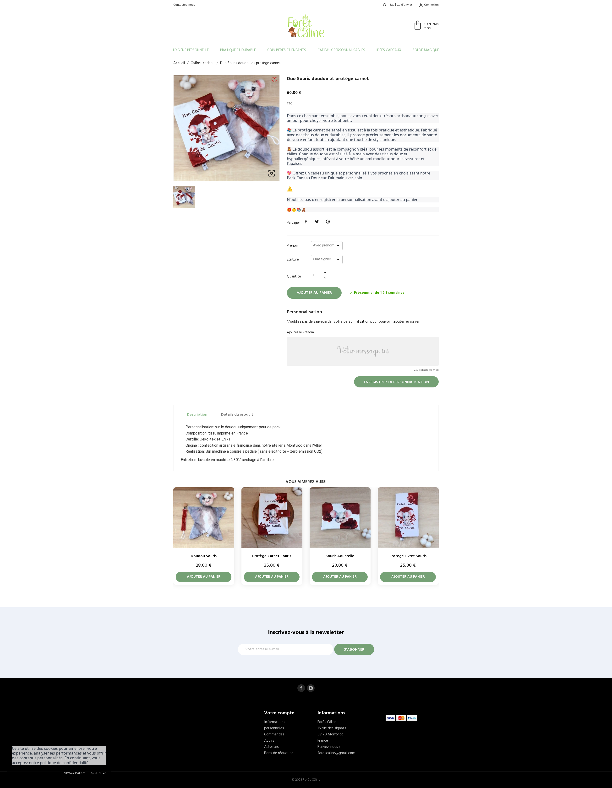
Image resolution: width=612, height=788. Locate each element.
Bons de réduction (279, 753)
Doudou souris (204, 556)
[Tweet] (317, 222)
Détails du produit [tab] (237, 415)
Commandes (274, 734)
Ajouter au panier (314, 293)
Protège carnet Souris (271, 556)
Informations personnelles (274, 725)
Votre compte (279, 713)
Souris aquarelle (340, 556)
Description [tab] (197, 415)
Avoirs (269, 741)
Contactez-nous (184, 4)
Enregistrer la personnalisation (396, 382)
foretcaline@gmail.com (336, 753)
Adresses (271, 747)
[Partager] (306, 222)
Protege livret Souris (407, 556)
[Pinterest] (328, 222)
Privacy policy (74, 773)
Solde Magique (426, 50)
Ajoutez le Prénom (300, 332)
